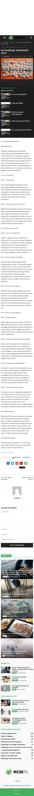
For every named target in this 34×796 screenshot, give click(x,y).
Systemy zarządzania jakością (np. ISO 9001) (16, 47)
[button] (31, 37)
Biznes (3, 47)
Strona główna (5, 42)
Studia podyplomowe (8, 733)
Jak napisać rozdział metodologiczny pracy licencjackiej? (19, 719)
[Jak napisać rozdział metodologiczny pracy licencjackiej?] (5, 720)
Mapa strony (17, 790)
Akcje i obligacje (7, 736)
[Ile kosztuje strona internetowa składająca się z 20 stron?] (17, 648)
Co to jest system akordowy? (6, 478)
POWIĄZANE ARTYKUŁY (8, 88)
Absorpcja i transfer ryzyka (11, 753)
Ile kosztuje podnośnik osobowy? (15, 594)
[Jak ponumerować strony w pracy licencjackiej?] (5, 703)
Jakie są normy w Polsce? (20, 121)
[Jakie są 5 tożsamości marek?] (17, 628)
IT (3, 655)
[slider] (6, 457)
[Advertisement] (17, 17)
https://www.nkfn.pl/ (7, 452)
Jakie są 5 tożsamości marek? (14, 634)
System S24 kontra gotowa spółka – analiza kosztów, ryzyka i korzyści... (22, 669)
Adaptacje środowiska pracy (11, 758)
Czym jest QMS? (17, 103)
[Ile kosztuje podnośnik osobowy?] (17, 589)
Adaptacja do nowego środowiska (13, 744)
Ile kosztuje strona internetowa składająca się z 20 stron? (15, 652)
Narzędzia (5, 596)
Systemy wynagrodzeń (9, 756)
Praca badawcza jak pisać (20, 709)
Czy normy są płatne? (19, 94)
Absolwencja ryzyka (8, 739)
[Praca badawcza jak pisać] (5, 712)
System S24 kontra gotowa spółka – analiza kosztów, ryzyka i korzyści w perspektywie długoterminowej (17, 572)
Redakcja (7, 56)
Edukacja (14, 704)
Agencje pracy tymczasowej (11, 742)
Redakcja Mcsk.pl (13, 576)
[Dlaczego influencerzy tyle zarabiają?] (17, 609)
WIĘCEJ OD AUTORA (7, 90)
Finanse (5, 576)
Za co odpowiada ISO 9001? (21, 130)
